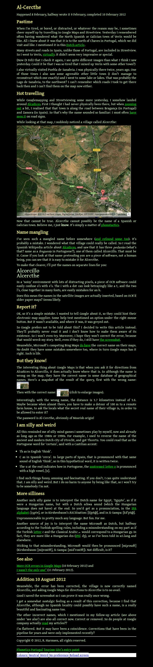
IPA (78, 535)
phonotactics (110, 224)
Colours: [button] (22, 655)
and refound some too (111, 238)
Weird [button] (44, 655)
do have (85, 345)
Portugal (37, 649)
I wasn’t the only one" (32, 569)
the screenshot (110, 339)
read (45, 623)
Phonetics (23, 649)
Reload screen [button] (79, 655)
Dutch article (75, 44)
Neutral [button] (34, 655)
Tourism (49, 649)
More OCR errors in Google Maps (39, 565)
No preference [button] (59, 655)
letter (38, 531)
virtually (49, 54)
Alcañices (33, 104)
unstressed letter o (103, 466)
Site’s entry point (67, 649)
